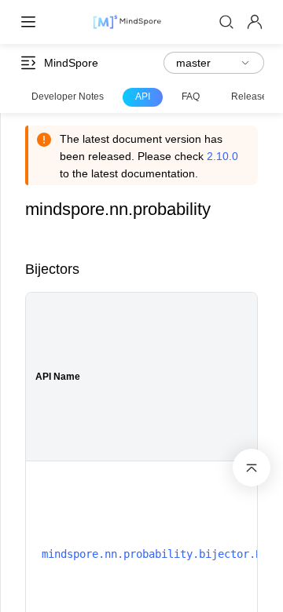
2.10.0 (222, 156)
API (142, 96)
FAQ (191, 96)
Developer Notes (67, 96)
